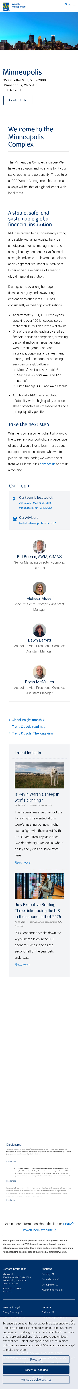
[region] (39, 1353)
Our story (46, 1274)
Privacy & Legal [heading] (11, 1307)
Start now (46, 1312)
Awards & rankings (51, 1289)
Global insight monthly (28, 720)
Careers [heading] (46, 1307)
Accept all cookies (36, 1370)
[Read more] (11, 1161)
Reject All (36, 1359)
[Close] (72, 1321)
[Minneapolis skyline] (39, 31)
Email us (7, 1291)
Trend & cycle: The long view (32, 733)
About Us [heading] (47, 1269)
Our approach (48, 1284)
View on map (9, 1283)
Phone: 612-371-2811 (13, 1288)
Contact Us (17, 100)
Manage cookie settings (36, 1379)
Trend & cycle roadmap (28, 726)
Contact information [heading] (14, 1269)
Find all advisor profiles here (35, 523)
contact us (48, 464)
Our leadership (49, 1279)
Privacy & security (11, 1312)
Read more (22, 862)
